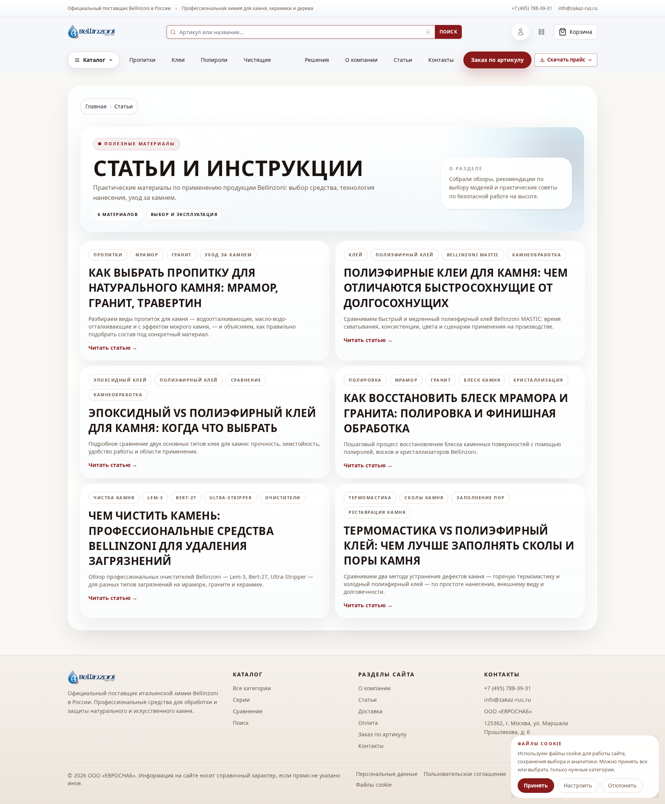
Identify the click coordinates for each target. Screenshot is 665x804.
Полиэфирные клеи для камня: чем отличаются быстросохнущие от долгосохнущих (456, 287)
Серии (241, 699)
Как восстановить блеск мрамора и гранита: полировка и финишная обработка (456, 412)
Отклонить (622, 785)
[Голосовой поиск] (428, 32)
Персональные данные (387, 773)
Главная (96, 106)
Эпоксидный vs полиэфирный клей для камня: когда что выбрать (202, 420)
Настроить (578, 785)
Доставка (370, 711)
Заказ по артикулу (497, 59)
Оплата (368, 722)
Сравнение (247, 711)
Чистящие (257, 59)
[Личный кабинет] (520, 31)
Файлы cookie (374, 784)
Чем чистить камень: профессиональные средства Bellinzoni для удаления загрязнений (181, 538)
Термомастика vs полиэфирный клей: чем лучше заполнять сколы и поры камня (459, 545)
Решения (317, 59)
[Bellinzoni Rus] (92, 31)
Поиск (448, 31)
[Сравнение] (541, 32)
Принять (536, 785)
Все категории (252, 688)
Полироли (214, 59)
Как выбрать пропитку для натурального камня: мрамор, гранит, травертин (184, 287)
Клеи (178, 59)
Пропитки (142, 59)
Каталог (94, 59)
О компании (361, 59)
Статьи (403, 59)
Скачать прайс (566, 59)
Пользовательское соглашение (465, 773)
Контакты (441, 59)
